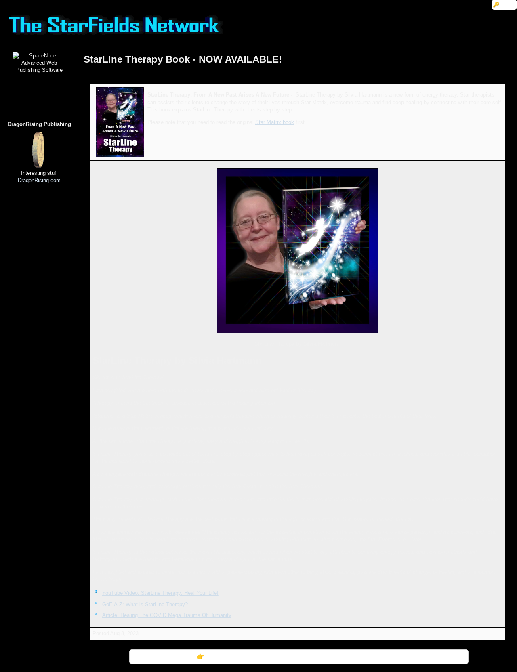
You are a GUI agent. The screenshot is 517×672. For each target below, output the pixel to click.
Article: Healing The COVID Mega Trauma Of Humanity (166, 615)
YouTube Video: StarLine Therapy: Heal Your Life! (160, 593)
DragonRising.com (39, 180)
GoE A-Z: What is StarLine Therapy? (145, 604)
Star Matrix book (274, 122)
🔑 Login (504, 5)
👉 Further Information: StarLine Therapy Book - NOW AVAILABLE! (298, 656)
